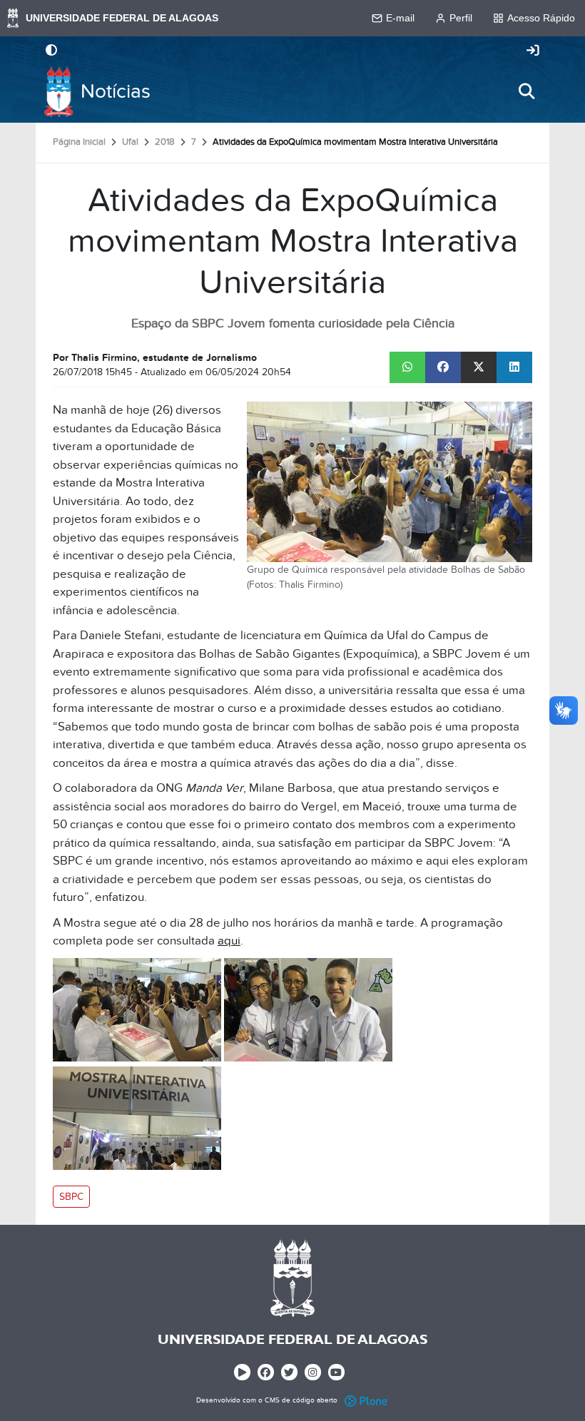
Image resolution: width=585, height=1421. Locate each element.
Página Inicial (79, 142)
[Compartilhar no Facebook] (443, 367)
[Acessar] (533, 51)
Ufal (130, 142)
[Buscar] (526, 91)
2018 (165, 142)
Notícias (116, 91)
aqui (229, 941)
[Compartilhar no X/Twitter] (479, 367)
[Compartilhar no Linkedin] (514, 367)
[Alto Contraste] (51, 51)
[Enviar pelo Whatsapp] (407, 367)
